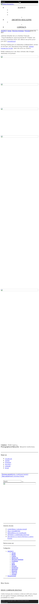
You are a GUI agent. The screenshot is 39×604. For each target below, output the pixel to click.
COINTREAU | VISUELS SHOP (17, 529)
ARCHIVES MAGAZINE (22, 20)
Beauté (14, 554)
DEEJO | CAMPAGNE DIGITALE (11, 590)
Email (7, 468)
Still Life (14, 572)
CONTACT (21, 27)
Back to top (4, 602)
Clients (23, 12)
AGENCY (4, 31)
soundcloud (11, 41)
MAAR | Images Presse (13, 476)
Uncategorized (11, 576)
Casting (14, 556)
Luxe (13, 563)
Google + (8, 464)
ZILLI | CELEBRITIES (13, 531)
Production (15, 567)
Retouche (14, 571)
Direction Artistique (18, 31)
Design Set (15, 558)
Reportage (15, 569)
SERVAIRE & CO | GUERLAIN (16, 533)
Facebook (8, 459)
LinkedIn (8, 466)
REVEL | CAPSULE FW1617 (15, 474)
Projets (23, 10)
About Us (23, 15)
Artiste (9, 31)
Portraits (27, 31)
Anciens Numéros (23, 22)
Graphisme (15, 561)
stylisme (14, 574)
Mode (13, 564)
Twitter (7, 460)
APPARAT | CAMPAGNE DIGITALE (18, 535)
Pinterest (8, 462)
